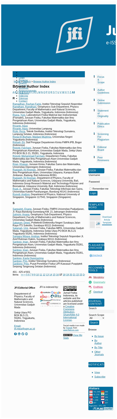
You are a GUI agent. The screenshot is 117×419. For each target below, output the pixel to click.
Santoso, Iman (20, 242)
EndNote (98, 287)
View (97, 372)
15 (54, 274)
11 (40, 274)
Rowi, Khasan (20, 164)
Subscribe (99, 376)
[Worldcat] (56, 300)
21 (74, 274)
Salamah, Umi (20, 228)
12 (44, 274)
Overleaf (98, 292)
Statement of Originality (100, 113)
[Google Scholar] (56, 293)
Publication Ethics (100, 125)
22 (77, 274)
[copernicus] (50, 304)
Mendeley (98, 277)
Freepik (69, 328)
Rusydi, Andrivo (21, 194)
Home (22, 72)
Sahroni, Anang (21, 214)
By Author (98, 342)
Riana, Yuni (19, 115)
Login (22, 77)
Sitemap (23, 98)
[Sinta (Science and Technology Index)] (56, 296)
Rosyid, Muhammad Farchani (28, 156)
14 (50, 274)
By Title (98, 347)
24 (84, 274)
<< (22, 274)
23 (81, 274)
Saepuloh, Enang (22, 209)
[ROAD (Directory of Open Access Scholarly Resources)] (45, 296)
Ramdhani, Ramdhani (24, 106)
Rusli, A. (17, 189)
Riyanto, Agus (20, 126)
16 (57, 274)
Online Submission (100, 101)
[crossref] (45, 300)
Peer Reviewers (100, 159)
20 (70, 274)
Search (27, 81)
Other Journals (99, 353)
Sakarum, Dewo (21, 222)
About (22, 75)
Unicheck (97, 255)
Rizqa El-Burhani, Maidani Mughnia (32, 137)
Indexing (23, 95)
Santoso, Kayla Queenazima (28, 258)
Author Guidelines (100, 91)
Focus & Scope (100, 80)
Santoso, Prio (20, 261)
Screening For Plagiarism (100, 137)
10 (37, 274)
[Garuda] (45, 293)
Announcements (28, 90)
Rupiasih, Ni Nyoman (24, 169)
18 (64, 274)
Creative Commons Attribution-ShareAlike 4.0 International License (71, 313)
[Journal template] (100, 221)
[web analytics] (67, 335)
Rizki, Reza (19, 131)
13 (47, 274)
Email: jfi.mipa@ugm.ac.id (24, 327)
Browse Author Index (44, 81)
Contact (23, 101)
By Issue (99, 336)
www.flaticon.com (71, 330)
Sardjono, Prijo (21, 263)
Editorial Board (100, 148)
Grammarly (99, 282)
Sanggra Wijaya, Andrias (26, 236)
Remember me (100, 188)
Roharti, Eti (19, 142)
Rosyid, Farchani (22, 148)
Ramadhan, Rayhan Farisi (27, 104)
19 (67, 274)
